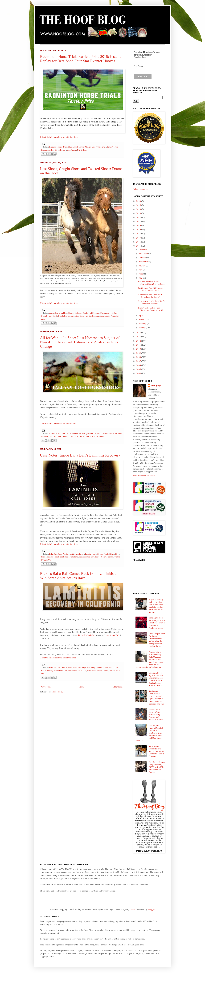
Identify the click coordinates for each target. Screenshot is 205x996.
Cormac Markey (85, 147)
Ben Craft (61, 667)
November (143, 253)
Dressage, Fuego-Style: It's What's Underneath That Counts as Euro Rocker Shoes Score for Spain (156, 679)
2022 (138, 217)
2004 (138, 373)
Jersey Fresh (52, 316)
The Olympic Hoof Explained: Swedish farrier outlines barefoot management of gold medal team (157, 640)
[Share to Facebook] (51, 154)
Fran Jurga (45, 150)
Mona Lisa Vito (47, 436)
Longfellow (62, 316)
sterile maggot (108, 557)
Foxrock (82, 433)
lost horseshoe (108, 433)
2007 (138, 361)
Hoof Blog (54, 150)
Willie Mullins (99, 436)
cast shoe (64, 433)
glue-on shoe (91, 433)
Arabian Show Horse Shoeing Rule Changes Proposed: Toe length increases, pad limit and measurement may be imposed (149, 659)
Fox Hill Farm (109, 554)
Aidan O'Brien (54, 433)
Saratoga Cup (94, 316)
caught (51, 313)
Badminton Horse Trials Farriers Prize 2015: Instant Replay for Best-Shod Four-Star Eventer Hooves (80, 58)
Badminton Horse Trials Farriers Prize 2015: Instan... (151, 282)
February (143, 323)
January (142, 327)
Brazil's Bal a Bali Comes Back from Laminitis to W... (151, 309)
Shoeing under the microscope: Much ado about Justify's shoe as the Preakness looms (157, 622)
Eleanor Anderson (75, 313)
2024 (138, 209)
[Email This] (42, 154)
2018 (138, 233)
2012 (138, 340)
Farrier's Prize (112, 147)
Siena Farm (74, 557)
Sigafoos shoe (84, 557)
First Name (138, 66)
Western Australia (86, 436)
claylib (133, 909)
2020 (138, 225)
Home (82, 686)
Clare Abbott (73, 147)
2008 (138, 357)
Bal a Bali (53, 554)
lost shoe (71, 316)
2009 (138, 353)
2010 (138, 348)
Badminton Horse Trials (58, 147)
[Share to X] (48, 154)
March (142, 319)
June (141, 273)
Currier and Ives (61, 313)
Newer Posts (46, 686)
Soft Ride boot (96, 557)
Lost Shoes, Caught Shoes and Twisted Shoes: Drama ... (151, 289)
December (143, 249)
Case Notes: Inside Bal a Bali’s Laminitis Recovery (80, 455)
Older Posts (118, 686)
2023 (138, 213)
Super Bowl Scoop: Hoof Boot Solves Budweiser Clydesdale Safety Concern (156, 751)
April (141, 315)
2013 (138, 336)
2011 (138, 344)
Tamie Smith (105, 316)
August (142, 265)
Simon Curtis (73, 436)
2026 (138, 201)
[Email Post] (43, 144)
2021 (138, 221)
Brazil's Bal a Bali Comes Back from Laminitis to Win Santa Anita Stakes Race (79, 575)
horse (43, 557)
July (141, 269)
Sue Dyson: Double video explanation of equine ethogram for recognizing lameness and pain (156, 697)
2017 (138, 237)
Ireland (99, 433)
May (141, 277)
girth (111, 313)
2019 (138, 229)
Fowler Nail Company (91, 313)
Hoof (117, 554)
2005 (138, 369)
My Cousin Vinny (60, 436)
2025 (138, 205)
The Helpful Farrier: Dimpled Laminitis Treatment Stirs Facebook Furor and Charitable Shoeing (149, 733)
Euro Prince (96, 147)
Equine (100, 554)
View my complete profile (144, 475)
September (143, 261)
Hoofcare (62, 150)
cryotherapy (79, 554)
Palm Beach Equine (61, 557)
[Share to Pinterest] (55, 154)
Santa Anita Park (112, 635)
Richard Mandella (86, 635)
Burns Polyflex (63, 554)
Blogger (151, 909)
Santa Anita (82, 670)
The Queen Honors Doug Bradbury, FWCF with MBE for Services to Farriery (157, 767)
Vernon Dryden (102, 670)
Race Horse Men (81, 316)
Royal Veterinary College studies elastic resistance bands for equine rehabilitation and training (156, 605)
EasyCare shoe (90, 554)
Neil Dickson (82, 150)
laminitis (49, 557)
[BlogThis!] (45, 154)
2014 (138, 332)
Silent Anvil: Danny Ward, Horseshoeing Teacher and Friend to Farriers (156, 714)
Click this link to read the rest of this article (59, 136)
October (142, 257)
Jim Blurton (71, 150)
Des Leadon (73, 433)
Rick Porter (72, 670)
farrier (104, 147)
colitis (72, 554)
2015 (138, 245)
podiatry (50, 670)
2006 (138, 365)
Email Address (140, 57)
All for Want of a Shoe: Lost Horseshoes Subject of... (150, 296)
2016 (138, 241)
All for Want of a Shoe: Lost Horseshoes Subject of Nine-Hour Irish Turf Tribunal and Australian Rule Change (79, 342)
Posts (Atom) (57, 691)
